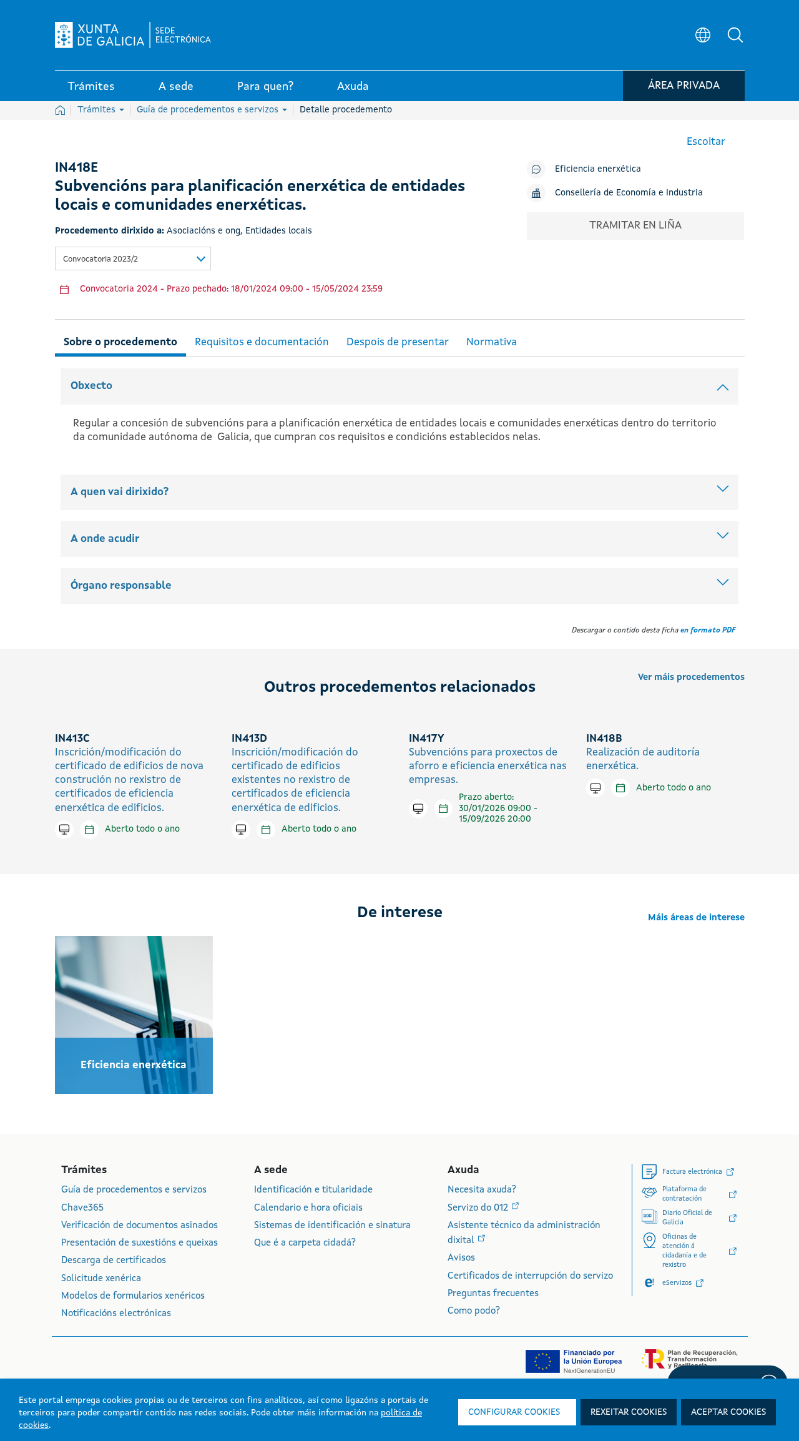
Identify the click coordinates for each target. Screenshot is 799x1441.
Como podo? (474, 1311)
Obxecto (91, 386)
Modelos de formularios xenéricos (133, 1296)
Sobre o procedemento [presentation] (120, 342)
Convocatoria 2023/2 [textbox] (100, 259)
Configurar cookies (514, 1412)
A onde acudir (105, 539)
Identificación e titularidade (313, 1190)
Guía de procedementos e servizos (209, 110)
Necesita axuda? (482, 1190)
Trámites (97, 110)
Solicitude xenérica (101, 1279)
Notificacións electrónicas (116, 1314)
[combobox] (133, 258)
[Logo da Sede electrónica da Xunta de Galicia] (133, 35)
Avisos (461, 1258)
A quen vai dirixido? (120, 492)
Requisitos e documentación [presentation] (262, 342)
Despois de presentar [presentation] (397, 342)
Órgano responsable (121, 586)
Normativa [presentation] (491, 342)
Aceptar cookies (728, 1412)
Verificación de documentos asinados (139, 1226)
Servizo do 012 (479, 1208)
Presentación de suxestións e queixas (139, 1243)
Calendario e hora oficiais (308, 1208)
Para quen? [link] (265, 86)
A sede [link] (176, 86)
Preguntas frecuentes (493, 1294)
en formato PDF (707, 630)
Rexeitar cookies (629, 1412)
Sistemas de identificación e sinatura (332, 1226)
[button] (735, 35)
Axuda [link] (353, 86)
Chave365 (82, 1208)
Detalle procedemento (346, 110)
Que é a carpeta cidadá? (305, 1243)
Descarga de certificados (113, 1261)
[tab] (120, 341)
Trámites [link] (91, 86)
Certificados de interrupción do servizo (530, 1276)
